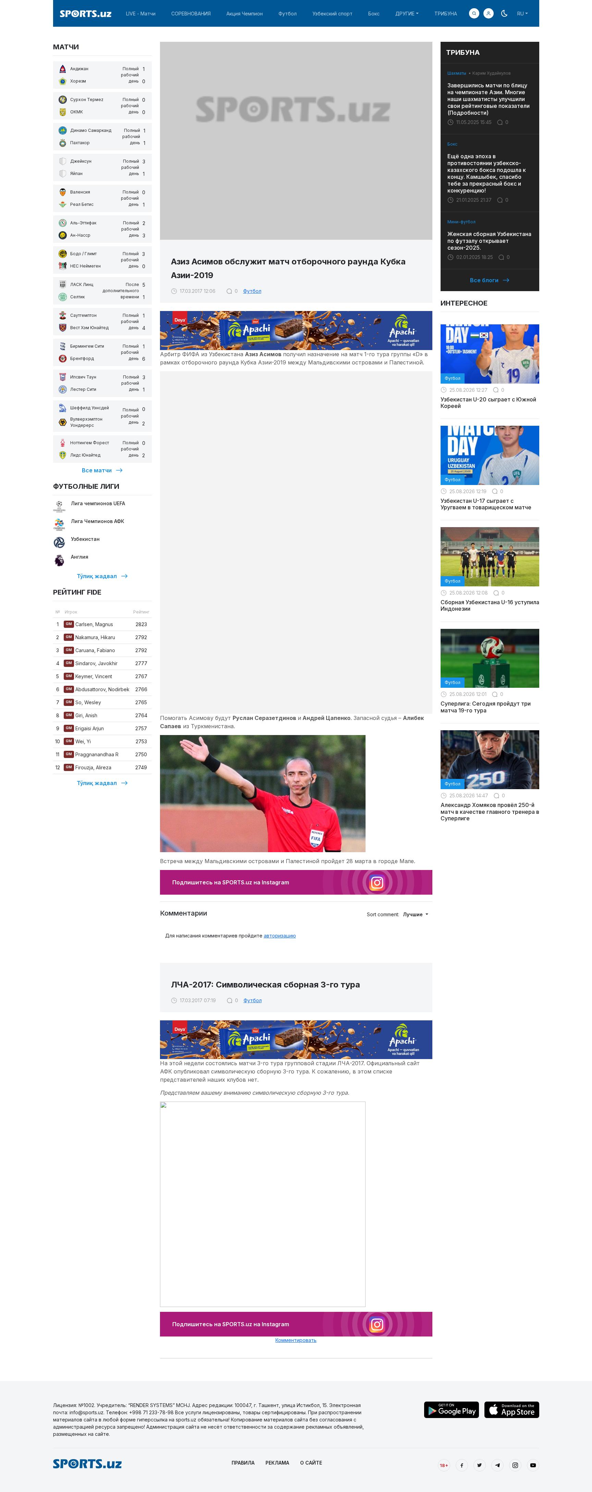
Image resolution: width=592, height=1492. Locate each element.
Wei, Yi (78, 741)
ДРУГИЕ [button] (405, 13)
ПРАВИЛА (243, 1463)
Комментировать (296, 1340)
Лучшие (413, 914)
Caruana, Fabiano (90, 650)
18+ (444, 1465)
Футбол (288, 13)
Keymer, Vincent (89, 676)
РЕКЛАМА (277, 1463)
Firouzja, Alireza (88, 767)
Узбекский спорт (332, 13)
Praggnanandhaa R (92, 754)
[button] (488, 13)
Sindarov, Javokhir (92, 663)
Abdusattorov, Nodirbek (98, 689)
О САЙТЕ (311, 1463)
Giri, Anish (81, 715)
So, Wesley (83, 702)
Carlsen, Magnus (89, 624)
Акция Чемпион (244, 13)
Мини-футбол (461, 221)
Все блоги (484, 280)
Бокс (374, 13)
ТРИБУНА (445, 13)
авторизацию (280, 935)
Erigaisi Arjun (85, 728)
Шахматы (456, 73)
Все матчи (97, 470)
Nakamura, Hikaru (90, 637)
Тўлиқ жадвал (97, 576)
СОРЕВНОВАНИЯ (191, 13)
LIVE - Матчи (141, 13)
